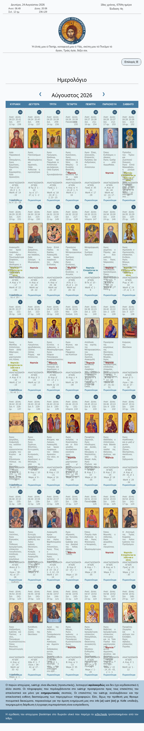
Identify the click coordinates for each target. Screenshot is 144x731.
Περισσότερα (15, 200)
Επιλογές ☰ (131, 61)
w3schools (101, 714)
